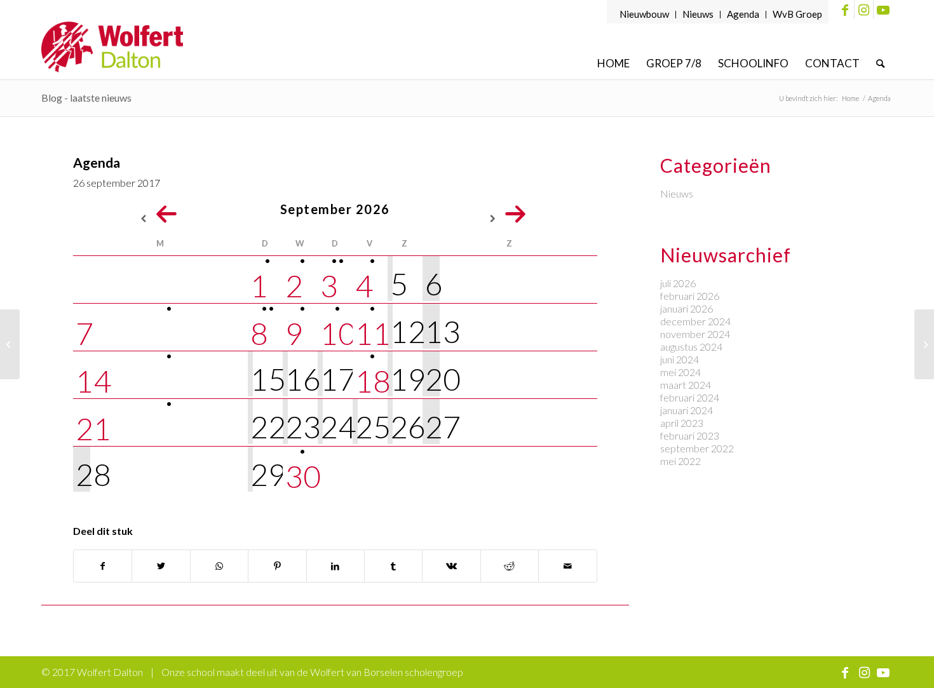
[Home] (10, 344)
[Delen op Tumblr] (393, 566)
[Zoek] (880, 63)
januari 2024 (686, 410)
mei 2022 (680, 461)
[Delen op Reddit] (509, 566)
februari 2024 (689, 397)
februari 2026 (689, 296)
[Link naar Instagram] (864, 9)
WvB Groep (797, 14)
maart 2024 (685, 385)
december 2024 (695, 321)
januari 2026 (686, 308)
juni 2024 (679, 359)
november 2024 (695, 334)
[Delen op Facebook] (103, 566)
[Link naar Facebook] (845, 9)
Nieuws (698, 14)
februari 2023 (689, 435)
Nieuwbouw (644, 14)
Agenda (743, 14)
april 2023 (681, 423)
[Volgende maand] (510, 213)
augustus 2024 (691, 347)
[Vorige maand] (160, 213)
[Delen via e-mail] (567, 566)
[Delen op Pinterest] (277, 566)
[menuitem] (644, 14)
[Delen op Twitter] (160, 566)
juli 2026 (678, 283)
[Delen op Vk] (451, 566)
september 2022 (697, 448)
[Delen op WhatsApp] (219, 566)
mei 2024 (680, 372)
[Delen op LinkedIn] (335, 566)
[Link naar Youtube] (883, 9)
